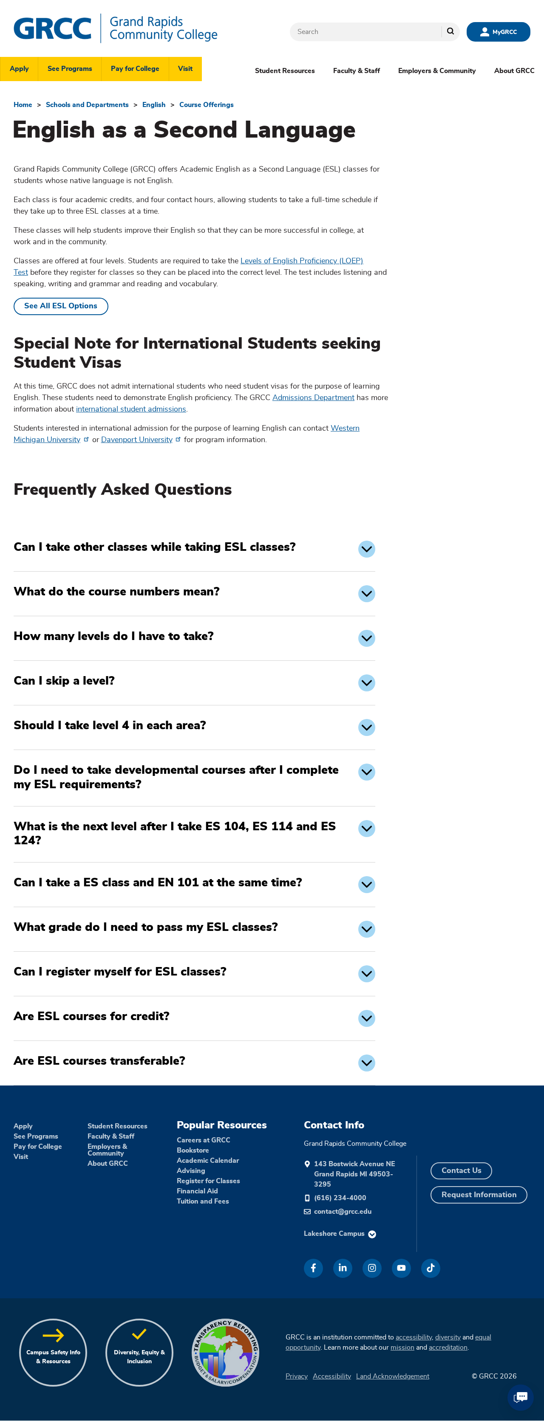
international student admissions (131, 409)
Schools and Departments (87, 105)
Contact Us (462, 1171)
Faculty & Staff (356, 71)
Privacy (297, 1376)
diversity (448, 1337)
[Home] (141, 28)
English (154, 105)
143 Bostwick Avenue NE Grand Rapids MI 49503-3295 (354, 1174)
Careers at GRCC (203, 1140)
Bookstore (193, 1150)
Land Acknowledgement (392, 1376)
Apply (19, 68)
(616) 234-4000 (340, 1198)
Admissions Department (313, 398)
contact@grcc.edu (342, 1211)
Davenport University (137, 440)
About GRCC (514, 71)
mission (402, 1347)
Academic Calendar (208, 1160)
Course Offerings (206, 105)
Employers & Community (437, 71)
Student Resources (285, 71)
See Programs (70, 68)
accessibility (414, 1337)
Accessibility (332, 1376)
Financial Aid (197, 1191)
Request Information (479, 1195)
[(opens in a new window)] (313, 1268)
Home (23, 105)
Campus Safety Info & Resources (53, 1357)
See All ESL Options (60, 306)
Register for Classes (208, 1181)
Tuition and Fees (203, 1201)
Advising (191, 1170)
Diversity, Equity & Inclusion (139, 1357)
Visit (185, 68)
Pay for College (135, 68)
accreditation (448, 1347)
